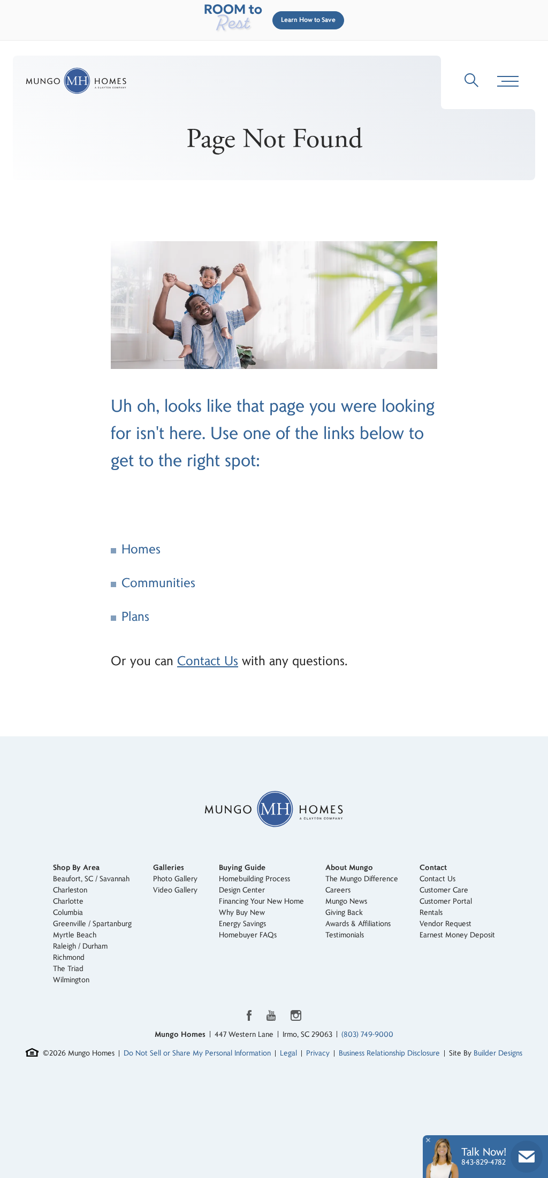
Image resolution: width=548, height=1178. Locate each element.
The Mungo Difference (361, 878)
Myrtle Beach (74, 935)
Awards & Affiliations (358, 923)
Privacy (318, 1053)
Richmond (69, 957)
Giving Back (344, 912)
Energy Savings (242, 923)
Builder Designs (498, 1053)
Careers (338, 890)
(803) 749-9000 (367, 1034)
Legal (288, 1053)
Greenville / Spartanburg (92, 923)
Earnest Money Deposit (457, 935)
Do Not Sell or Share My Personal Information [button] (197, 1053)
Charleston (70, 890)
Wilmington (71, 979)
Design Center (242, 890)
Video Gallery (175, 890)
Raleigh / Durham (80, 946)
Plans (135, 617)
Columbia (68, 912)
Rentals (431, 912)
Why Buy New (242, 912)
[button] (306, 20)
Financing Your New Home (261, 901)
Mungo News (346, 901)
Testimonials (344, 935)
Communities (158, 583)
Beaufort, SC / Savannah (91, 878)
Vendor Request (445, 923)
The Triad (68, 968)
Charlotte (68, 901)
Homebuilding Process (254, 878)
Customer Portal (446, 901)
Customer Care (444, 890)
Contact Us (207, 661)
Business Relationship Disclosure (389, 1053)
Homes (141, 549)
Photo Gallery (175, 878)
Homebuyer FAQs (248, 935)
